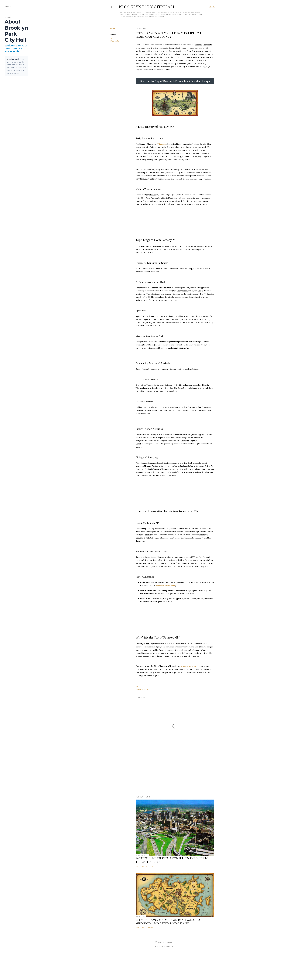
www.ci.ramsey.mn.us (165, 585)
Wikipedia (161, 144)
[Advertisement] (175, 774)
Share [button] (112, 29)
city (111, 38)
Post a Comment (147, 866)
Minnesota (114, 41)
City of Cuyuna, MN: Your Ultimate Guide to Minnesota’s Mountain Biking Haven (168, 921)
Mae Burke (169, 946)
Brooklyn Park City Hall (147, 7)
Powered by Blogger (165, 942)
